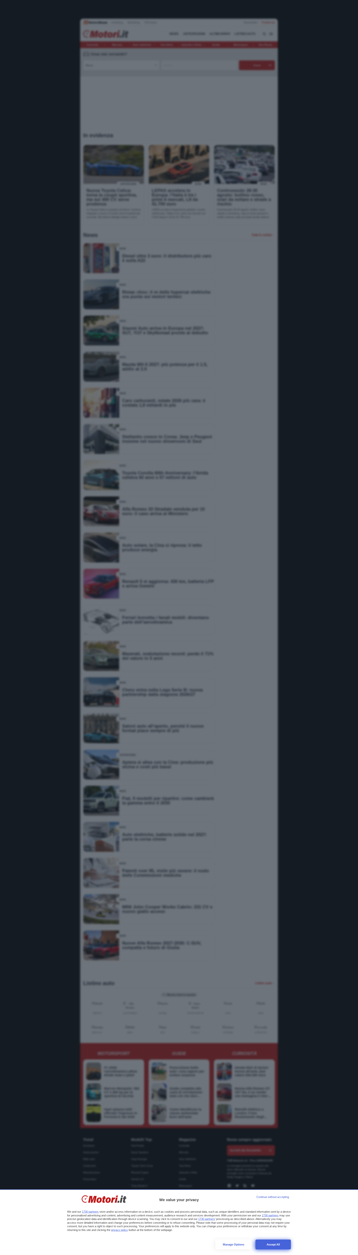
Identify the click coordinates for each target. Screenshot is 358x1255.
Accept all (273, 1244)
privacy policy (119, 1230)
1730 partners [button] (90, 1211)
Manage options (233, 1244)
